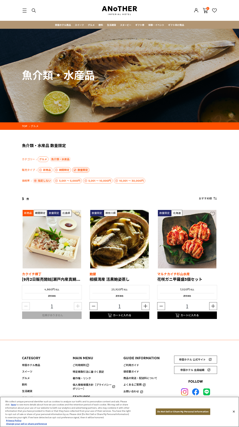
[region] (119, 412)
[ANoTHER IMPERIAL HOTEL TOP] (119, 10)
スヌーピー (125, 25)
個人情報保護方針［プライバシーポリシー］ (92, 386)
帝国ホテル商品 (63, 25)
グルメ (91, 25)
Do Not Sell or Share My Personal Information (183, 411)
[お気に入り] (77, 213)
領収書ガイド (131, 371)
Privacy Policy (13, 420)
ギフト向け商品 (176, 25)
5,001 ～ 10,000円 (99, 180)
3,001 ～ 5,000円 (69, 180)
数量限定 (83, 170)
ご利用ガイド (131, 365)
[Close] (233, 411)
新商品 (47, 170)
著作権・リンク (82, 378)
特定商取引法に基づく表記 (88, 371)
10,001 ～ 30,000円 (131, 180)
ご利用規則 (79, 365)
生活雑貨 (111, 25)
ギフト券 (139, 25)
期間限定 (64, 170)
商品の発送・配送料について (140, 378)
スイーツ (79, 25)
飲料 (101, 25)
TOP (24, 126)
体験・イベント (156, 25)
